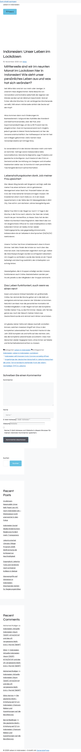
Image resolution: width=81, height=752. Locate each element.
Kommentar (8, 380)
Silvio (5, 650)
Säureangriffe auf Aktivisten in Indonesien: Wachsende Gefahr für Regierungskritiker (12, 582)
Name (5, 410)
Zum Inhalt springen (8, 1)
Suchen (6, 458)
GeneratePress (43, 750)
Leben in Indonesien (11, 4)
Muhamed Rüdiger (10, 671)
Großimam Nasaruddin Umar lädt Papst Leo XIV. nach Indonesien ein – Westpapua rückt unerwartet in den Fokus (12, 510)
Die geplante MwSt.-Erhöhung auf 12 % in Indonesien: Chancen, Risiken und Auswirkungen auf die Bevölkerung (12, 705)
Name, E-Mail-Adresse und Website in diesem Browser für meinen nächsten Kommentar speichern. (27, 431)
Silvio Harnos (8, 695)
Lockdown (34, 353)
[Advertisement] (28, 33)
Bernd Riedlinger (10, 720)
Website (6, 424)
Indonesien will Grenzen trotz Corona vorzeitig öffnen (27, 356)
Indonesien (7, 353)
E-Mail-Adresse (9, 420)
